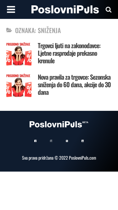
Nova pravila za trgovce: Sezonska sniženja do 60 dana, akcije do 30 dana (74, 84)
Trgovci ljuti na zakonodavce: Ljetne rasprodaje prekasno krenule (69, 53)
